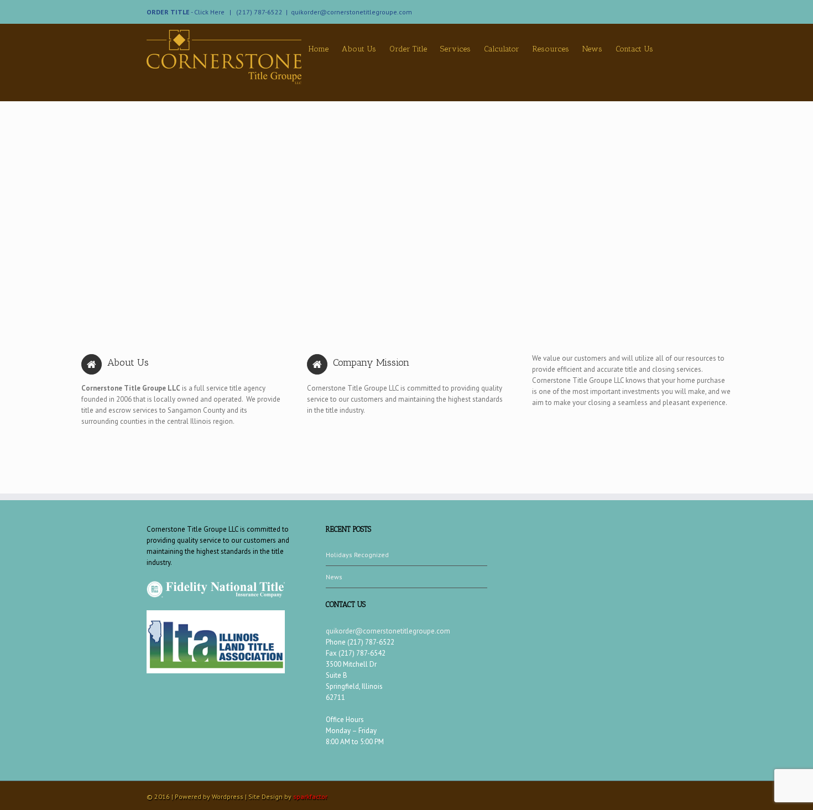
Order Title (408, 49)
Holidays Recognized (357, 555)
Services (455, 49)
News (592, 49)
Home (319, 49)
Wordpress (227, 796)
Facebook (663, 10)
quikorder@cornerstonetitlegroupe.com (351, 12)
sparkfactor (310, 796)
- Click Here (186, 12)
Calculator (501, 49)
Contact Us (634, 49)
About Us (359, 49)
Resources (551, 49)
